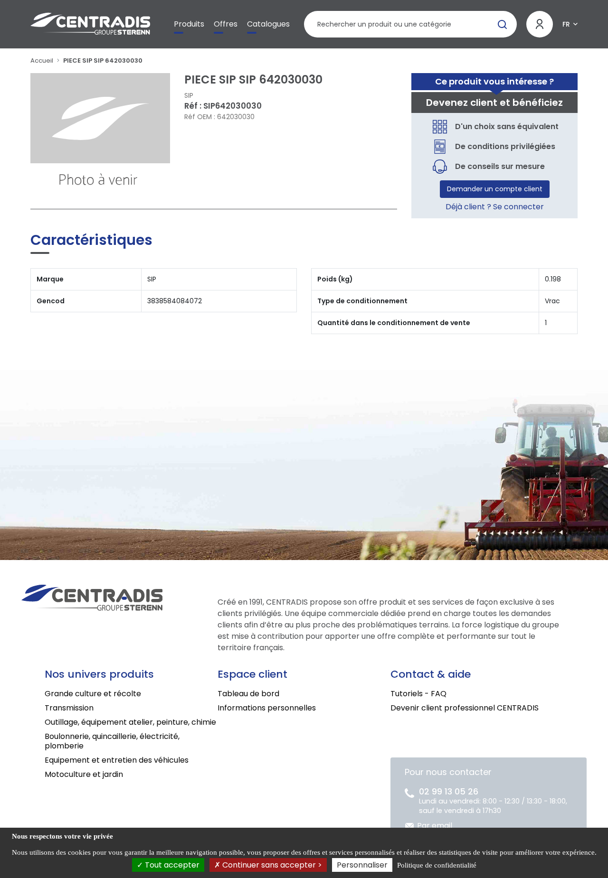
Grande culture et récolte (93, 693)
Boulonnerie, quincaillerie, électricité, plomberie (112, 741)
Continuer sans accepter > (271, 864)
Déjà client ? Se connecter (495, 206)
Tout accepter (171, 864)
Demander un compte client (494, 189)
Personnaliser (362, 864)
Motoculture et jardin (84, 774)
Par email (434, 825)
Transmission (69, 707)
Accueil (41, 60)
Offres (226, 24)
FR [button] (566, 24)
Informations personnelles (267, 707)
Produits (189, 24)
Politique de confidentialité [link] (436, 865)
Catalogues (268, 24)
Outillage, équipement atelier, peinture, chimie (130, 722)
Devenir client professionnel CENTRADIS (464, 707)
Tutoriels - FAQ (418, 693)
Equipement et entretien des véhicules (117, 760)
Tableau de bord (248, 693)
